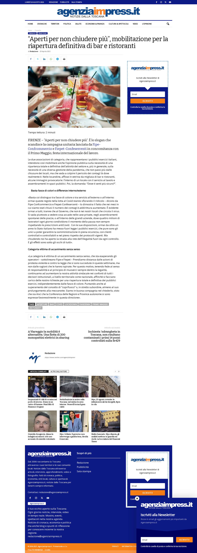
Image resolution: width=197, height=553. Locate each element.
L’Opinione (147, 24)
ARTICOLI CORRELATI (38, 371)
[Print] (64, 59)
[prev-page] (115, 371)
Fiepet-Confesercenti (71, 149)
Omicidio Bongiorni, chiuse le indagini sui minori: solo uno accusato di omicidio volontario (41, 436)
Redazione (53, 2)
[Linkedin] (44, 59)
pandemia (84, 304)
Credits (47, 550)
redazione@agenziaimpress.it (53, 492)
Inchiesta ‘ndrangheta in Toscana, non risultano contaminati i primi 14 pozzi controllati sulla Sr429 (102, 336)
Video (135, 24)
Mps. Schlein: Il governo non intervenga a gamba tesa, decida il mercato (74, 436)
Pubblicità (64, 2)
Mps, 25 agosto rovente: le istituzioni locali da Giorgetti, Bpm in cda (105, 401)
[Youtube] (170, 2)
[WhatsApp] (51, 59)
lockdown (71, 304)
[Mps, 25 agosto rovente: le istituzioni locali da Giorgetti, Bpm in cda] (105, 386)
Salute (78, 24)
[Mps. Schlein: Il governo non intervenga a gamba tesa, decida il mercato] (74, 421)
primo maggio (100, 304)
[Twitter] (165, 2)
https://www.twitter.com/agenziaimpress (60, 357)
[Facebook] (156, 2)
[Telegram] (57, 59)
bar (52, 304)
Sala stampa (76, 2)
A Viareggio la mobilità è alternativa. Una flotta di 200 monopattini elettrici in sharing (48, 334)
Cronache (42, 24)
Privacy (115, 546)
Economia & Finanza (95, 24)
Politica (67, 24)
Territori (55, 24)
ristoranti (35, 307)
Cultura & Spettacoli (118, 24)
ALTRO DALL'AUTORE (59, 371)
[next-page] (118, 371)
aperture (42, 304)
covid (59, 304)
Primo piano (42, 33)
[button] (168, 24)
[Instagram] (161, 2)
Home (30, 24)
